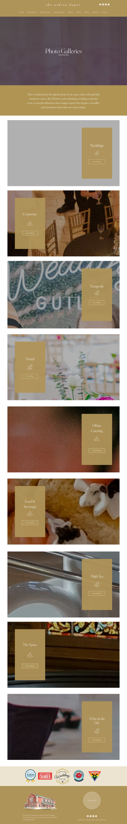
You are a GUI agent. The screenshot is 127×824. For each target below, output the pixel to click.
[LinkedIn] (109, 4)
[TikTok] (106, 4)
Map (53, 815)
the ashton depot (63, 5)
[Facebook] (100, 4)
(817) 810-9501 (29, 820)
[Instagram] (103, 4)
